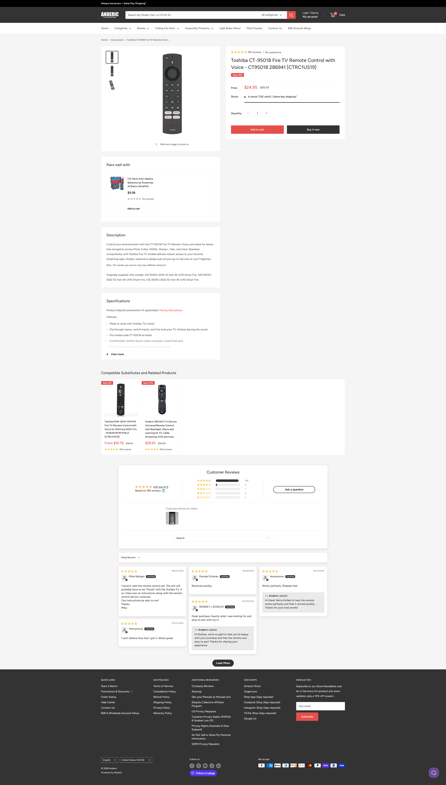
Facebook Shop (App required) (262, 702)
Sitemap (197, 691)
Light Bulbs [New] (229, 28)
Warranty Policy (162, 713)
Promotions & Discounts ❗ (117, 691)
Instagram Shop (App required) (262, 707)
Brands (141, 28)
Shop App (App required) (258, 696)
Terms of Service (163, 686)
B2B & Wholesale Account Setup (120, 713)
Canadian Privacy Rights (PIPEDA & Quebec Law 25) (211, 718)
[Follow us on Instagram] (198, 765)
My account (310, 16)
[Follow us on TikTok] (211, 765)
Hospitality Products (197, 28)
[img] (129, 571)
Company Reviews (203, 686)
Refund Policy (161, 696)
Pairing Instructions (170, 310)
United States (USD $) (133, 760)
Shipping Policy (162, 702)
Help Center (108, 702)
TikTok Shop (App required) (260, 713)
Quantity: (236, 113)
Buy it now (313, 129)
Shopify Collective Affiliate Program (208, 704)
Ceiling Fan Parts (165, 28)
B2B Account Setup (299, 28)
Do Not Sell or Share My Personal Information (211, 736)
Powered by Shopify (111, 772)
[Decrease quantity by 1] (248, 113)
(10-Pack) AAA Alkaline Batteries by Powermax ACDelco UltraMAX (140, 182)
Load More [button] (223, 663)
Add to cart (257, 129)
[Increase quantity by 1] (266, 113)
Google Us (250, 718)
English (106, 760)
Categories (120, 28)
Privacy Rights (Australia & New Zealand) (210, 727)
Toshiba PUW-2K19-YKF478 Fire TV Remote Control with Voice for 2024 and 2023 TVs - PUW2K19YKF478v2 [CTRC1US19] (121, 429)
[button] (239, 52)
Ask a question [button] (294, 489)
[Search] (291, 15)
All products (117, 40)
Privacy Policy (161, 707)
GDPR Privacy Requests (205, 744)
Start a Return (109, 686)
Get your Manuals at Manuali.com (211, 696)
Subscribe (307, 716)
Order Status (108, 696)
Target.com (250, 691)
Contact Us (275, 28)
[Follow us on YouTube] (205, 765)
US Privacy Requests (204, 711)
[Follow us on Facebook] (192, 765)
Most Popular (254, 28)
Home (104, 28)
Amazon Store (252, 686)
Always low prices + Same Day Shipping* (123, 3)
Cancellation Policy (164, 691)
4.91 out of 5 (160, 487)
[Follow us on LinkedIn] (218, 765)
